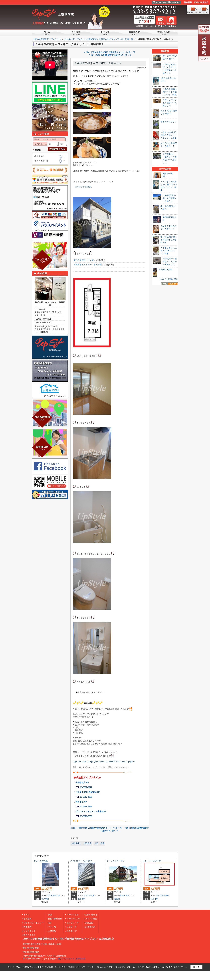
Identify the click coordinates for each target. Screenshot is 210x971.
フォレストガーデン (116, 861)
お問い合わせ (91, 914)
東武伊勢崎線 (80, 260)
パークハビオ (73, 914)
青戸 (127, 895)
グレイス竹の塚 (41, 861)
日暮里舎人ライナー (83, 264)
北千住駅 (81, 899)
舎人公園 (98, 264)
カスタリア (72, 931)
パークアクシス (74, 918)
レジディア (72, 927)
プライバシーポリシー (34, 923)
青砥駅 (117, 899)
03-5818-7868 (86, 806)
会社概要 (28, 918)
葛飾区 (122, 895)
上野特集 (52, 931)
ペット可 (52, 927)
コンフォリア (73, 923)
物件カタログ (30, 935)
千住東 (91, 895)
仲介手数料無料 (55, 918)
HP (90, 811)
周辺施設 (89, 923)
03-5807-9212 (86, 787)
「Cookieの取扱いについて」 (156, 967)
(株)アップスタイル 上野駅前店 (71, 958)
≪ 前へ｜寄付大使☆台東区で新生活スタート (104, 52)
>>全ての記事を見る (169, 279)
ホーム (27, 914)
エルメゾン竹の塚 (83, 187)
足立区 (49, 895)
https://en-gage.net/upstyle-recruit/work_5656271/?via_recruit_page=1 (104, 761)
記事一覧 (130, 52)
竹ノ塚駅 (45, 899)
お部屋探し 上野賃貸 (81, 843)
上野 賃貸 (99, 843)
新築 (50, 914)
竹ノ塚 (91, 260)
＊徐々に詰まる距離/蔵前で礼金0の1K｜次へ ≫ (110, 55)
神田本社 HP (81, 802)
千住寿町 (165, 895)
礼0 (49, 923)
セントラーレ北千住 (152, 861)
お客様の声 (90, 927)
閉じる (196, 967)
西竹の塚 (56, 895)
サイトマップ (30, 931)
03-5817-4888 (86, 797)
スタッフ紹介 (91, 918)
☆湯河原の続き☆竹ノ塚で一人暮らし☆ (97, 63)
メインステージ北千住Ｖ (81, 861)
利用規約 (28, 927)
